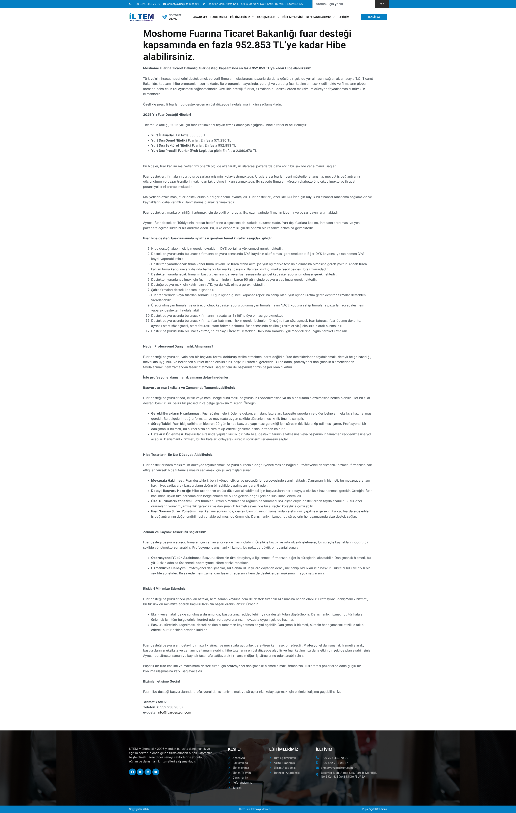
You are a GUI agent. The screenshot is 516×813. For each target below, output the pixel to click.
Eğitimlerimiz (240, 17)
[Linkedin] (148, 772)
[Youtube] (155, 772)
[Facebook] (132, 772)
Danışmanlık (266, 17)
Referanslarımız (318, 17)
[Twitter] (140, 772)
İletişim (343, 17)
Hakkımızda (218, 17)
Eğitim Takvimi (292, 17)
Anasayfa (200, 17)
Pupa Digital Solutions (374, 809)
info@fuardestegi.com (174, 712)
